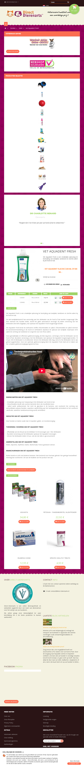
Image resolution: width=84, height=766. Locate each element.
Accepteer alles (74, 763)
